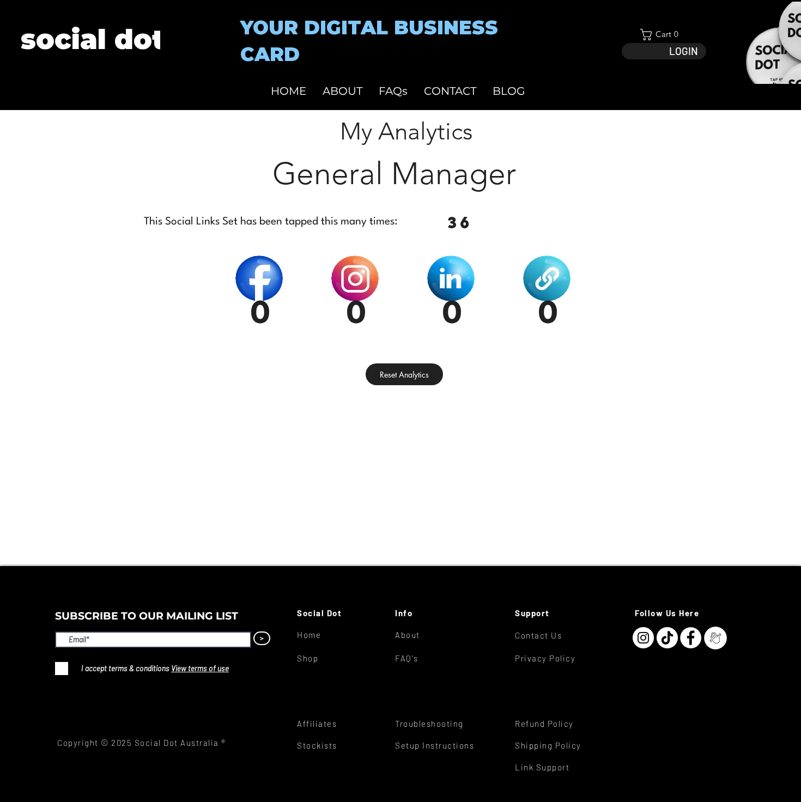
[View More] (92, 39)
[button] (664, 34)
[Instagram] (643, 637)
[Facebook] (690, 637)
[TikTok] (667, 637)
